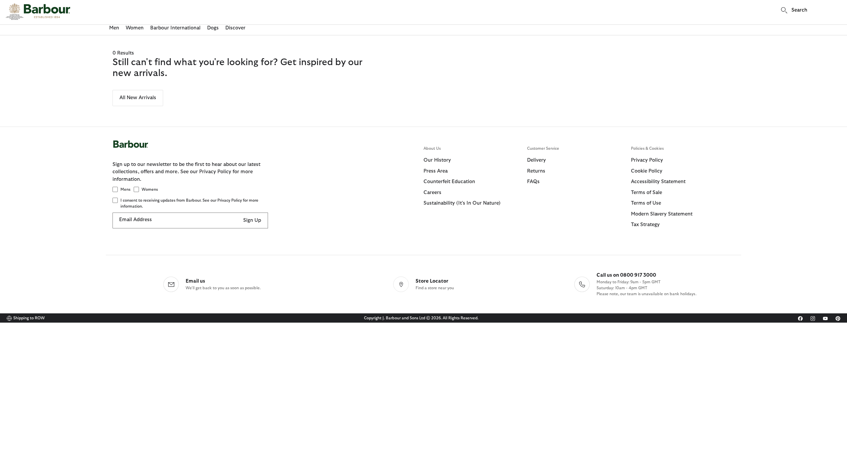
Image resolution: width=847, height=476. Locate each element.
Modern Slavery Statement (661, 214)
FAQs (533, 181)
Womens (150, 189)
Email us (195, 281)
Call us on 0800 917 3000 (626, 275)
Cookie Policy (646, 171)
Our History (437, 160)
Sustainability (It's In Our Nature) (462, 203)
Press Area (436, 171)
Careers (432, 192)
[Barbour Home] (38, 11)
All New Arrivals (137, 97)
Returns (536, 171)
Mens (125, 189)
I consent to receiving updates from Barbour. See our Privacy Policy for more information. (189, 203)
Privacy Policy (647, 160)
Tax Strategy (645, 224)
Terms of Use (646, 203)
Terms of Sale (646, 192)
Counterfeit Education (449, 181)
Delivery (536, 160)
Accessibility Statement (658, 181)
